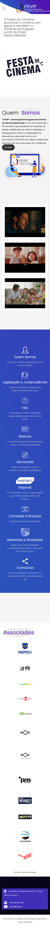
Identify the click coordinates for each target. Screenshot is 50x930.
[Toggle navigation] (4, 8)
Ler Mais (8, 147)
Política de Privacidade (25, 872)
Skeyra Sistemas (25, 922)
